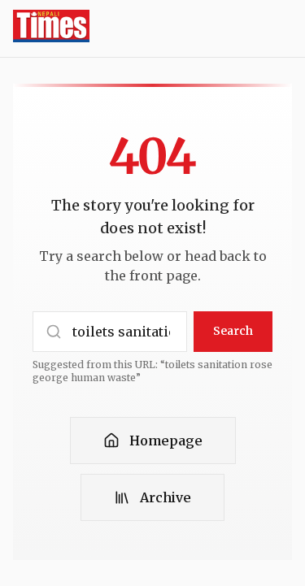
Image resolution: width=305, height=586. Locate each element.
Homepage (166, 440)
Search (233, 330)
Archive (165, 497)
